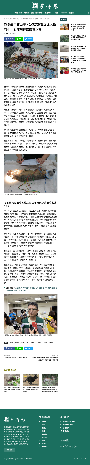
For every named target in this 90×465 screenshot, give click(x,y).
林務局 (51, 343)
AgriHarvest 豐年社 (19, 459)
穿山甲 (39, 343)
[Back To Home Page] (17, 419)
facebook (11, 38)
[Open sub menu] (43, 12)
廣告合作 (66, 428)
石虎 (27, 343)
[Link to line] (75, 446)
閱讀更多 (9, 450)
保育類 (45, 343)
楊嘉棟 (17, 343)
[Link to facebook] (62, 446)
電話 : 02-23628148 (69, 421)
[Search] (88, 12)
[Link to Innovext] (83, 458)
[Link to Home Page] (45, 5)
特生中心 (33, 343)
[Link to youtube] (66, 446)
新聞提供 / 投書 (68, 425)
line (20, 38)
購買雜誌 (66, 431)
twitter (30, 38)
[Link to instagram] (71, 446)
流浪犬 (11, 343)
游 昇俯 (6, 34)
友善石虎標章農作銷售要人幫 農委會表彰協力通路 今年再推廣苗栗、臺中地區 (31, 289)
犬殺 (22, 343)
